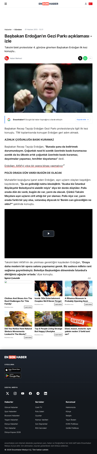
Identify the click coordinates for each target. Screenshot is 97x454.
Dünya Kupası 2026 (13, 432)
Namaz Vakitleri (41, 420)
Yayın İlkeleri (71, 420)
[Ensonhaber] (48, 3)
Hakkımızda (71, 407)
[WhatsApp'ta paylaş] (85, 58)
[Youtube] (23, 393)
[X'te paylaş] (80, 58)
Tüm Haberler (10, 428)
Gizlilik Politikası (72, 428)
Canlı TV (38, 407)
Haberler (8, 29)
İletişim (68, 415)
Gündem (18, 29)
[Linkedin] (45, 393)
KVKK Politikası (72, 424)
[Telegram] (38, 393)
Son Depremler (41, 424)
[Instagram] (15, 393)
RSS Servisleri (41, 428)
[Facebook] (30, 393)
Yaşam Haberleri (11, 420)
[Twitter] (7, 393)
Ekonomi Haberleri (12, 415)
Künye (68, 411)
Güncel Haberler (11, 407)
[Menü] (6, 4)
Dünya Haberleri (11, 424)
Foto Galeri (39, 411)
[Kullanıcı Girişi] (86, 4)
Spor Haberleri (10, 411)
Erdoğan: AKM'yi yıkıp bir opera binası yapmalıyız (34, 165)
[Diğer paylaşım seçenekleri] (90, 58)
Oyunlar (38, 415)
